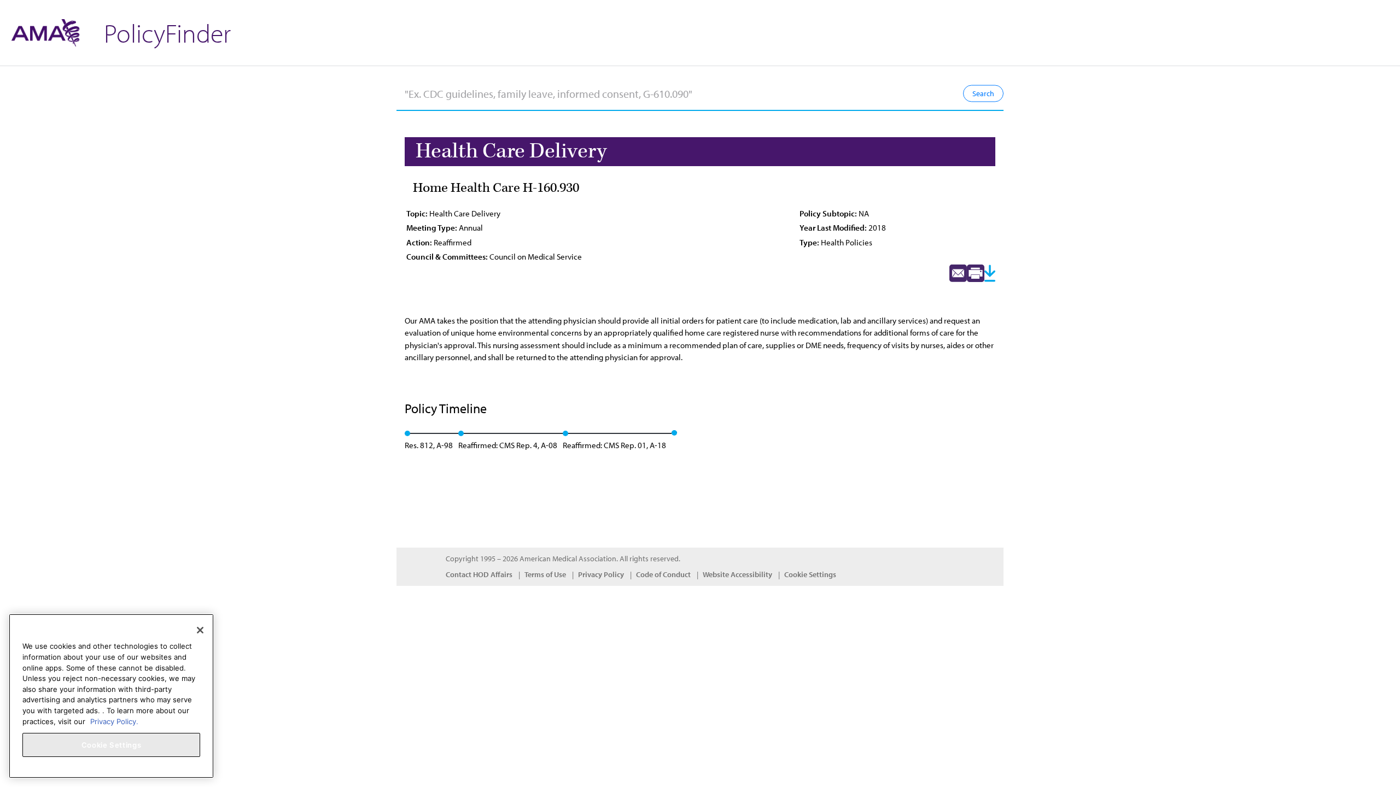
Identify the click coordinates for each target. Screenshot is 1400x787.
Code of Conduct (663, 574)
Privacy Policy (601, 574)
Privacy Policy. (114, 720)
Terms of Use (545, 574)
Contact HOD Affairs (479, 574)
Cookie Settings (810, 574)
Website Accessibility (737, 574)
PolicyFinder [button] (167, 32)
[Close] (200, 630)
